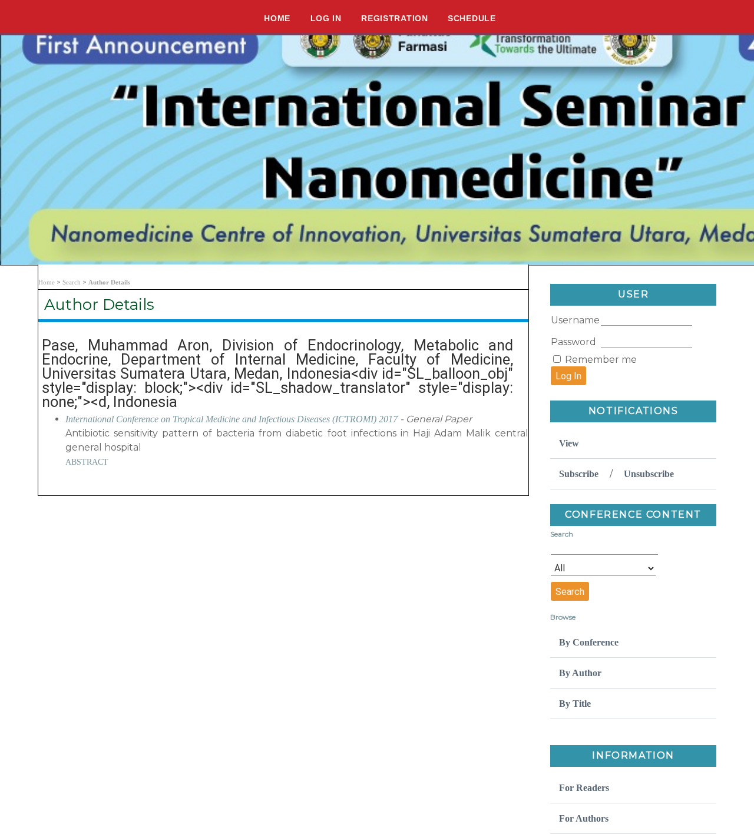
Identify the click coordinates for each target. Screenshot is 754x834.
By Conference (589, 642)
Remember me (601, 359)
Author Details (109, 282)
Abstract (86, 462)
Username (575, 320)
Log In (326, 18)
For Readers (584, 788)
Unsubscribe (649, 474)
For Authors (584, 818)
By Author (580, 673)
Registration (394, 18)
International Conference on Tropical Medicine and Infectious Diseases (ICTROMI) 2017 (231, 419)
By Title (575, 704)
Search (71, 282)
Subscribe (578, 474)
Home (277, 18)
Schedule (472, 18)
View (569, 443)
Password (573, 342)
